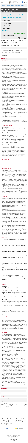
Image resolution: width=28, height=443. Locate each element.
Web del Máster (6, 28)
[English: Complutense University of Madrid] (22, 2)
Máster (12, 5)
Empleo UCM (6, 420)
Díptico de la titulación (8, 35)
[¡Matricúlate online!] (25, 38)
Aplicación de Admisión (19, 33)
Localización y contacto (13, 436)
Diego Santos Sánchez (15, 17)
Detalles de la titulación (8, 26)
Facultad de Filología (18, 15)
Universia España (20, 418)
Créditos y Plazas (6, 23)
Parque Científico (6, 421)
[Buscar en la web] (27, 2)
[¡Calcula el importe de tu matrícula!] (22, 38)
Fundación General (6, 418)
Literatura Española (19, 5)
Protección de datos (13, 439)
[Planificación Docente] (19, 38)
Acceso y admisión (6, 20)
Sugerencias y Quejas (20, 421)
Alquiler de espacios (20, 420)
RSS (14, 440)
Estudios (8, 5)
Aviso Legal (12, 437)
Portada (3, 5)
